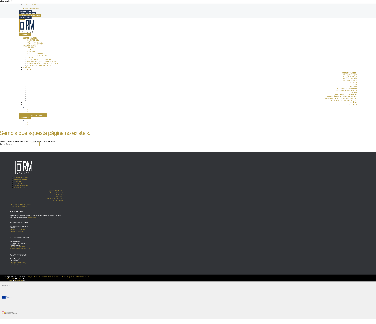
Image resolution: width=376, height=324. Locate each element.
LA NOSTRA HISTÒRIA (35, 44)
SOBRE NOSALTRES (30, 38)
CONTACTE (27, 69)
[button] (24, 108)
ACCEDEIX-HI (31, 217)
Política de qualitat (68, 277)
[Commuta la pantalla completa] (7, 320)
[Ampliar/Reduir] (2, 320)
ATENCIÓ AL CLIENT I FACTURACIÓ (40, 65)
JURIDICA (30, 48)
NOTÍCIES (26, 67)
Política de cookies (54, 277)
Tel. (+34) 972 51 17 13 (17, 246)
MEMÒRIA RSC (19, 187)
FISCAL (29, 50)
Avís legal (29, 277)
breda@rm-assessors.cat (18, 264)
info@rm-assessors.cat (17, 231)
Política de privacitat (40, 277)
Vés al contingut (6, 1)
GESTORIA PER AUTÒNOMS (37, 56)
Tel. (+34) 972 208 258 (17, 229)
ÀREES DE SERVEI (29, 46)
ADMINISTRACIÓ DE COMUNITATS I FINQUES (43, 63)
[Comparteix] (11, 320)
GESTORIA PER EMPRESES (37, 54)
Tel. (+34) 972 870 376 (17, 262)
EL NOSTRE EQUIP (33, 40)
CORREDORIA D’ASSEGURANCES (39, 60)
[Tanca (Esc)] (16, 320)
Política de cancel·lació (82, 277)
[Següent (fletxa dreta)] (7, 323)
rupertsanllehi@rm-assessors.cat (20, 248)
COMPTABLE (31, 52)
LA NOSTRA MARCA (34, 42)
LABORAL (30, 58)
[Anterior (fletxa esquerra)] (2, 323)
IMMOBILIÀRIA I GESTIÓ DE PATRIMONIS (42, 62)
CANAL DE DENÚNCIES (22, 185)
